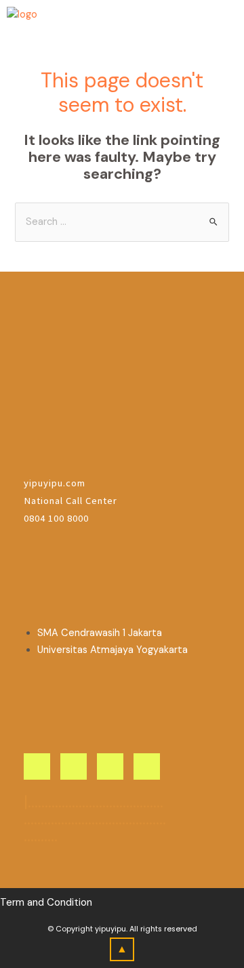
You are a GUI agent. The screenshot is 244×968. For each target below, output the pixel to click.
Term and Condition (46, 902)
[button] (226, 19)
